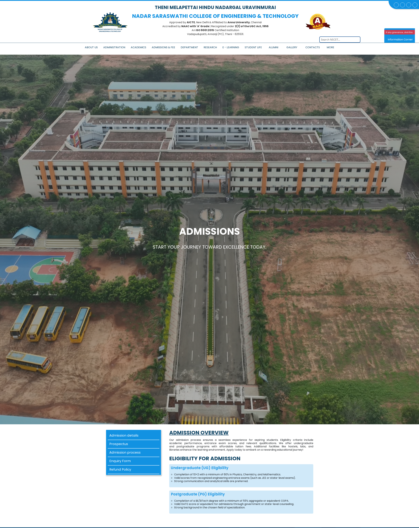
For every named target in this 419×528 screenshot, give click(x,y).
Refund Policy (120, 469)
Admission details (123, 435)
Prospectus (118, 444)
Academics (138, 47)
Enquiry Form (120, 461)
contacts (312, 47)
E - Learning (230, 47)
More (330, 47)
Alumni (273, 47)
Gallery (291, 47)
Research (210, 47)
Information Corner (400, 39)
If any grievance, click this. (399, 32)
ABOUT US (91, 47)
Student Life (253, 47)
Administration (114, 47)
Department (189, 47)
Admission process (125, 452)
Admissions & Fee (163, 47)
